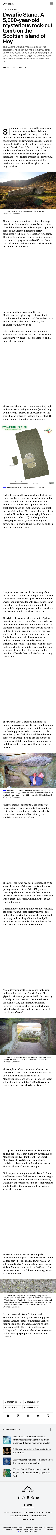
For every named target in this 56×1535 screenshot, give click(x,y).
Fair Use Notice (38, 1516)
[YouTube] (37, 1497)
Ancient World (13, 1402)
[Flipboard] (48, 1416)
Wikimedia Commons (11, 214)
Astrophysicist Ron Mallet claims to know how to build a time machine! (33, 1461)
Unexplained (31, 1407)
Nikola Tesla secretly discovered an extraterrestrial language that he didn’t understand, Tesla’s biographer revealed (31, 1439)
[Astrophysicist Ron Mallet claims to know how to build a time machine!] (7, 1461)
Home (6, 1512)
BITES (29, 1505)
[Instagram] (23, 1497)
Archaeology (32, 1402)
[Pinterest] (28, 1416)
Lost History (12, 1407)
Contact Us (28, 1519)
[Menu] (51, 3)
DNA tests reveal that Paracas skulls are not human (32, 1451)
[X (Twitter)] (18, 1416)
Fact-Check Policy (19, 1516)
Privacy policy (44, 1512)
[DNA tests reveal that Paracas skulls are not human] (7, 1451)
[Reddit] (38, 1416)
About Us (16, 1512)
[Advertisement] (28, 98)
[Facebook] (8, 1416)
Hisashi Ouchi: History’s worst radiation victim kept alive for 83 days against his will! (32, 1472)
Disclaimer (29, 1512)
